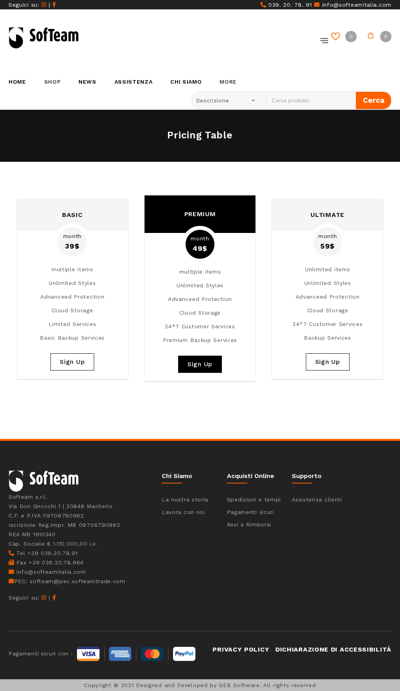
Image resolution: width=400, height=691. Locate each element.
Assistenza (133, 82)
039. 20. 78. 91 (289, 5)
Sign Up (72, 361)
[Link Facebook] (54, 597)
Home (17, 82)
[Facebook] (54, 5)
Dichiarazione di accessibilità (333, 649)
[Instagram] (43, 5)
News (87, 82)
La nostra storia (185, 499)
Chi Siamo (186, 82)
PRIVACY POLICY (240, 649)
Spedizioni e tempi (254, 499)
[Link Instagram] (43, 597)
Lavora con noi (183, 512)
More (228, 82)
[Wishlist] (336, 36)
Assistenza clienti (317, 499)
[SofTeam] (44, 38)
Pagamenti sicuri (250, 512)
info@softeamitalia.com (355, 5)
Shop (52, 82)
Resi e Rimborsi (249, 524)
